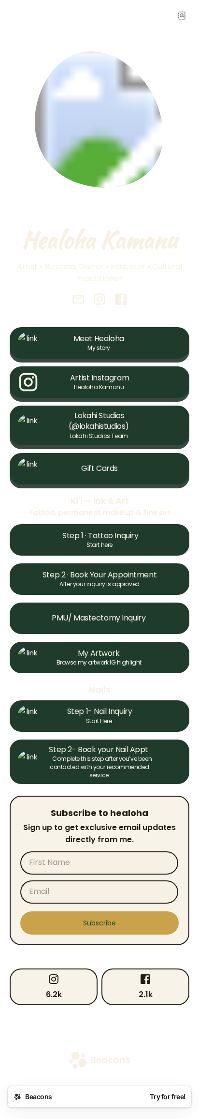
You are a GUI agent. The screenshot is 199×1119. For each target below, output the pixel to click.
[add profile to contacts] (181, 15)
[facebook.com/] (120, 300)
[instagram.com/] (99, 300)
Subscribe (99, 923)
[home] (99, 1061)
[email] (78, 300)
